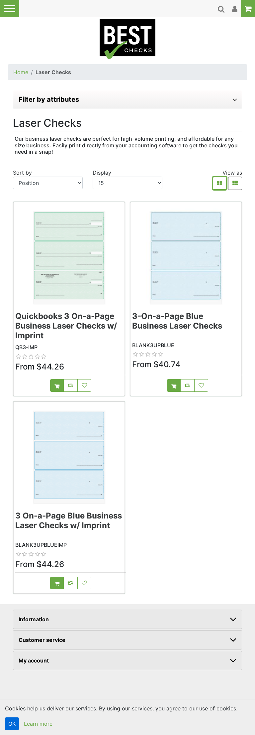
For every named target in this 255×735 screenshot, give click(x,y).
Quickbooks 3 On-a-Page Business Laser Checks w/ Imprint (66, 325)
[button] (9, 8)
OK (12, 723)
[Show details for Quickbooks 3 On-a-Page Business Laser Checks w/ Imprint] (69, 258)
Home (20, 72)
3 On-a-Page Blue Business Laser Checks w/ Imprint (68, 520)
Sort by (22, 172)
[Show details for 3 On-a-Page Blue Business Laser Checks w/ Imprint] (69, 457)
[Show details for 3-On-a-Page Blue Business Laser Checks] (186, 258)
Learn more (38, 723)
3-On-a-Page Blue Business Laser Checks (177, 321)
